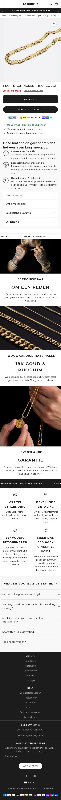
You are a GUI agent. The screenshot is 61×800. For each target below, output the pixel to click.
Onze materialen (16, 204)
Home (4, 16)
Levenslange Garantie (19, 213)
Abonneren (30, 766)
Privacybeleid (30, 717)
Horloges (30, 680)
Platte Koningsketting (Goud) (40, 16)
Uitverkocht (30, 99)
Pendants (30, 675)
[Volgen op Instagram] (34, 776)
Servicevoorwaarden (30, 712)
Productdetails (15, 195)
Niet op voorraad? (30, 109)
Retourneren (30, 697)
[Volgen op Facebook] (26, 776)
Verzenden (30, 702)
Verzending (12, 221)
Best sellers (30, 661)
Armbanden (30, 670)
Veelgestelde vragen (30, 693)
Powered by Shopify (41, 789)
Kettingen (16, 16)
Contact (30, 707)
